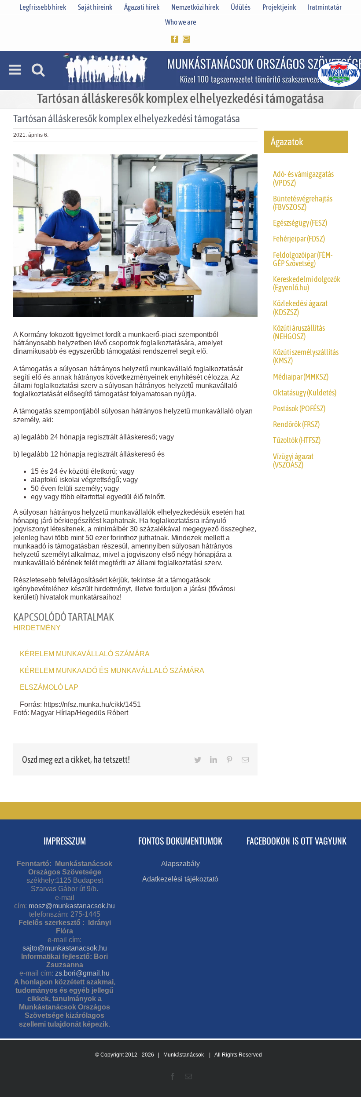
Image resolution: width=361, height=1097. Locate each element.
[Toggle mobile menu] (16, 69)
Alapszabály (180, 863)
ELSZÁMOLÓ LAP (49, 687)
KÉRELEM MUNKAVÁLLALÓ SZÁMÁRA (85, 654)
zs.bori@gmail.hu (82, 973)
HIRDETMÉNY (37, 628)
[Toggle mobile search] (38, 69)
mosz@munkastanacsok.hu (72, 906)
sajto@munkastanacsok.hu (64, 948)
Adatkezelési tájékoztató (180, 879)
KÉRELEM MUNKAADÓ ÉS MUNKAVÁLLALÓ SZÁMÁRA (112, 670)
